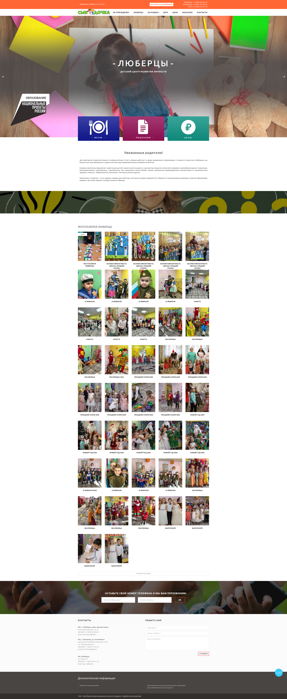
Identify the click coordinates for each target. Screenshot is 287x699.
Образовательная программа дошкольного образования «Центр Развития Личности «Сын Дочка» (166, 686)
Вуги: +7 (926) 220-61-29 (197, 7)
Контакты (202, 12)
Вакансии (187, 12)
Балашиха (153, 12)
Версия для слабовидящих (161, 4)
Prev (3, 76)
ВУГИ (165, 12)
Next (284, 76)
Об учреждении (121, 12)
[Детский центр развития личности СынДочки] (94, 11)
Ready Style (137, 696)
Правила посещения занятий (89, 685)
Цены (175, 12)
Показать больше (143, 573)
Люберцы (138, 12)
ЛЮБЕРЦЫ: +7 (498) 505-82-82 (195, 2)
